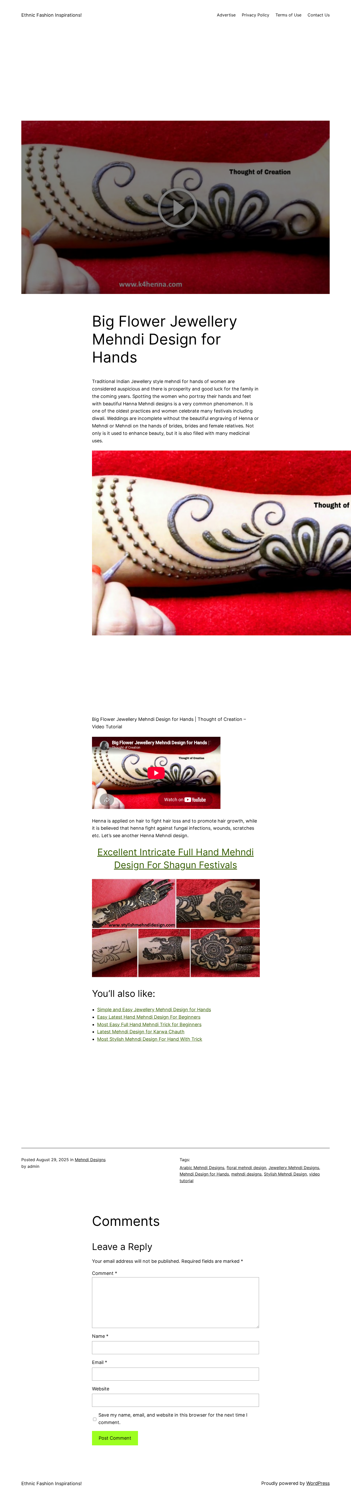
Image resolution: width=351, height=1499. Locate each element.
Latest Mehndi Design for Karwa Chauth (140, 1031)
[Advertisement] (175, 85)
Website (100, 1388)
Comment (104, 1273)
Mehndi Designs (90, 1159)
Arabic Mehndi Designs (202, 1167)
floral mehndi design (246, 1167)
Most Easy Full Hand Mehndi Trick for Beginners (149, 1024)
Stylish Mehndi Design (285, 1174)
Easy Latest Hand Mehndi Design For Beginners (148, 1017)
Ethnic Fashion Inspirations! (51, 15)
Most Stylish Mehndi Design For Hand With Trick (149, 1039)
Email (99, 1362)
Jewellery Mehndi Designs (294, 1167)
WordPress (318, 1483)
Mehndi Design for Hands (204, 1174)
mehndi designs (246, 1174)
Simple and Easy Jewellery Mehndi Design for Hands (154, 1009)
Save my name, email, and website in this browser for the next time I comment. (172, 1418)
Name (100, 1336)
